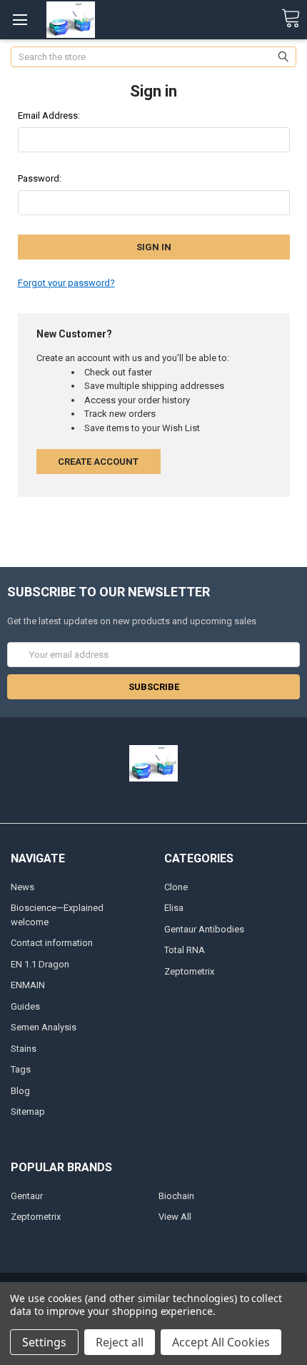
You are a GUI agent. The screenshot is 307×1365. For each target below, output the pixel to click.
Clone (176, 887)
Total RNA (184, 950)
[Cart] (290, 19)
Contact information (52, 942)
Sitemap (28, 1111)
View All (174, 1216)
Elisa (173, 907)
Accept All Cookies (221, 1342)
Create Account (98, 461)
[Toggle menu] (19, 19)
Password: (39, 178)
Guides (25, 1006)
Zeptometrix (189, 971)
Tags (21, 1069)
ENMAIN (28, 985)
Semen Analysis (43, 1027)
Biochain (176, 1196)
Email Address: (49, 115)
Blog (20, 1090)
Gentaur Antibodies (204, 929)
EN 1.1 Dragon (40, 964)
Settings (44, 1342)
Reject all (120, 1342)
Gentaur (27, 1196)
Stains (23, 1048)
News (22, 887)
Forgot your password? (66, 282)
